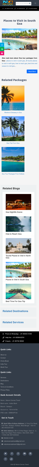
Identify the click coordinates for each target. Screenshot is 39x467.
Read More (32, 71)
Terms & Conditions (7, 387)
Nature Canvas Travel (22, 464)
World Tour (4, 367)
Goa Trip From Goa (13, 143)
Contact (3, 358)
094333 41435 (8, 438)
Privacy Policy (5, 390)
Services (3, 377)
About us (3, 355)
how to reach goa (21, 63)
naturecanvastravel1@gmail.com (14, 444)
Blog (2, 384)
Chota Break (5, 361)
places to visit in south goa (15, 61)
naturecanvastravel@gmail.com (14, 441)
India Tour (4, 364)
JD (11, 459)
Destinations (5, 381)
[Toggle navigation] (35, 3)
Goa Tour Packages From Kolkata (13, 174)
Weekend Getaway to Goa (13, 112)
